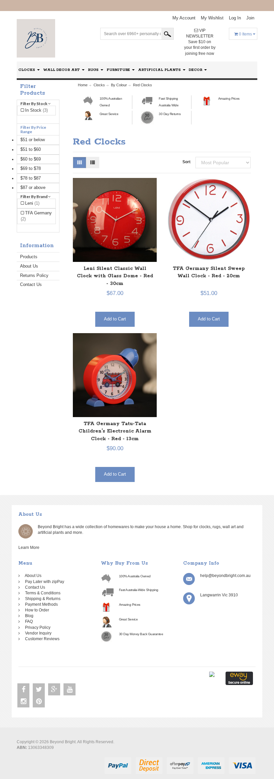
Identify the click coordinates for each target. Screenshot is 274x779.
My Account (183, 17)
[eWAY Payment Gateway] (239, 678)
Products (28, 256)
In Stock (36, 110)
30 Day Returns (169, 114)
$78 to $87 (30, 178)
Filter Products (32, 90)
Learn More (29, 547)
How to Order (36, 610)
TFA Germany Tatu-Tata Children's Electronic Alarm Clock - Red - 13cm (115, 431)
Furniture (119, 70)
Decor (196, 70)
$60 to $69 (30, 159)
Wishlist (212, 17)
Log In (235, 17)
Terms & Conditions (41, 593)
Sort (186, 162)
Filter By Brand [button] (34, 196)
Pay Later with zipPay (43, 581)
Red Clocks (142, 85)
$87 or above (32, 187)
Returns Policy (34, 275)
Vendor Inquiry (37, 633)
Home (83, 85)
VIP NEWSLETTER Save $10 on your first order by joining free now (200, 42)
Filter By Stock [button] (34, 103)
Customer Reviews (41, 639)
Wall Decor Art (62, 70)
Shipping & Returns (41, 598)
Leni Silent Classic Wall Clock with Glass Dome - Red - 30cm (115, 276)
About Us (29, 266)
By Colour (119, 85)
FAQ (28, 621)
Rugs (94, 70)
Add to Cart (115, 318)
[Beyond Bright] (36, 38)
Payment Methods (40, 604)
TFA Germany (36, 216)
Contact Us (31, 284)
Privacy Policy (36, 627)
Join (250, 17)
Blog (28, 615)
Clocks (27, 70)
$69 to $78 (30, 168)
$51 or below (32, 139)
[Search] (167, 33)
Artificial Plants (160, 70)
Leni (32, 203)
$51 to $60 (30, 149)
